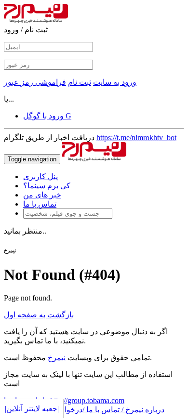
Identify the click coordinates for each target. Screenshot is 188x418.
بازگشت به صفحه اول (39, 315)
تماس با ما (39, 204)
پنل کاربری (40, 176)
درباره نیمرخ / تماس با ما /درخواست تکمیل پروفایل (84, 409)
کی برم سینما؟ (46, 186)
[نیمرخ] (94, 159)
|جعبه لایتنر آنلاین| (32, 409)
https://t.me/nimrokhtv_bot (136, 137)
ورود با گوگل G (47, 116)
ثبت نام (79, 82)
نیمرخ (57, 357)
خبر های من (42, 195)
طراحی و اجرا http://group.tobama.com (64, 400)
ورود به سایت (114, 82)
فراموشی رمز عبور (35, 82)
